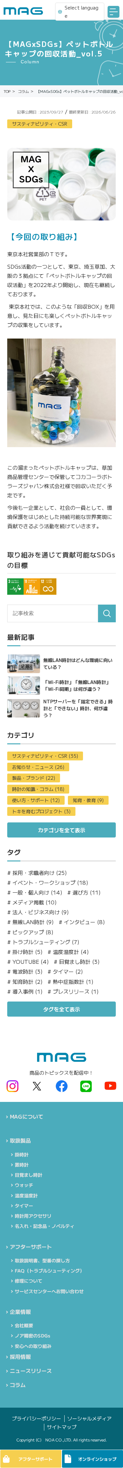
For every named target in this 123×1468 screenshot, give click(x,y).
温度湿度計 (26, 1195)
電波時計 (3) (25, 971)
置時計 (22, 1164)
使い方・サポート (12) (36, 800)
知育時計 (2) (25, 982)
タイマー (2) (65, 971)
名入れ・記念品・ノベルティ (44, 1226)
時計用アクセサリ (33, 1215)
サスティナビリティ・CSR (39, 123)
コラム (18, 1385)
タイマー (24, 1205)
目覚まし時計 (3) (77, 962)
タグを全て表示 (61, 1009)
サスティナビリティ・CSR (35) (45, 756)
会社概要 (24, 1325)
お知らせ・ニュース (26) (38, 767)
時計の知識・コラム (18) (38, 789)
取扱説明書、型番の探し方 (42, 1260)
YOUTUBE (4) (28, 962)
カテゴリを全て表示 (61, 830)
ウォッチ (24, 1185)
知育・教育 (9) (88, 800)
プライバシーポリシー (36, 1418)
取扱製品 (20, 1140)
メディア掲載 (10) (32, 902)
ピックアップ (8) (30, 932)
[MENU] (113, 12)
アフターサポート (31, 1247)
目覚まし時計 (28, 1174)
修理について (28, 1280)
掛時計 (22, 1154)
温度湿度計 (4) (68, 952)
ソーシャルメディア (89, 1418)
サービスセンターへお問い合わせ (49, 1291)
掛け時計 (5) (25, 952)
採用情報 (20, 1356)
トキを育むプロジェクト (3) (41, 811)
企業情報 (20, 1311)
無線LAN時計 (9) (30, 922)
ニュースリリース (31, 1371)
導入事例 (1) (25, 991)
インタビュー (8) (82, 922)
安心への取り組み (33, 1346)
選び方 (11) (84, 892)
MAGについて (26, 1116)
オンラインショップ (97, 1459)
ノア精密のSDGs (32, 1335)
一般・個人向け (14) (34, 892)
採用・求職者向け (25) (37, 873)
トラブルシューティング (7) (43, 942)
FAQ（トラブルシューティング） (49, 1270)
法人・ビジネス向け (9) (38, 912)
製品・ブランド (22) (33, 778)
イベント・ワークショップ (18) (47, 882)
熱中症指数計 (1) (70, 982)
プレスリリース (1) (73, 991)
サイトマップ (61, 1426)
